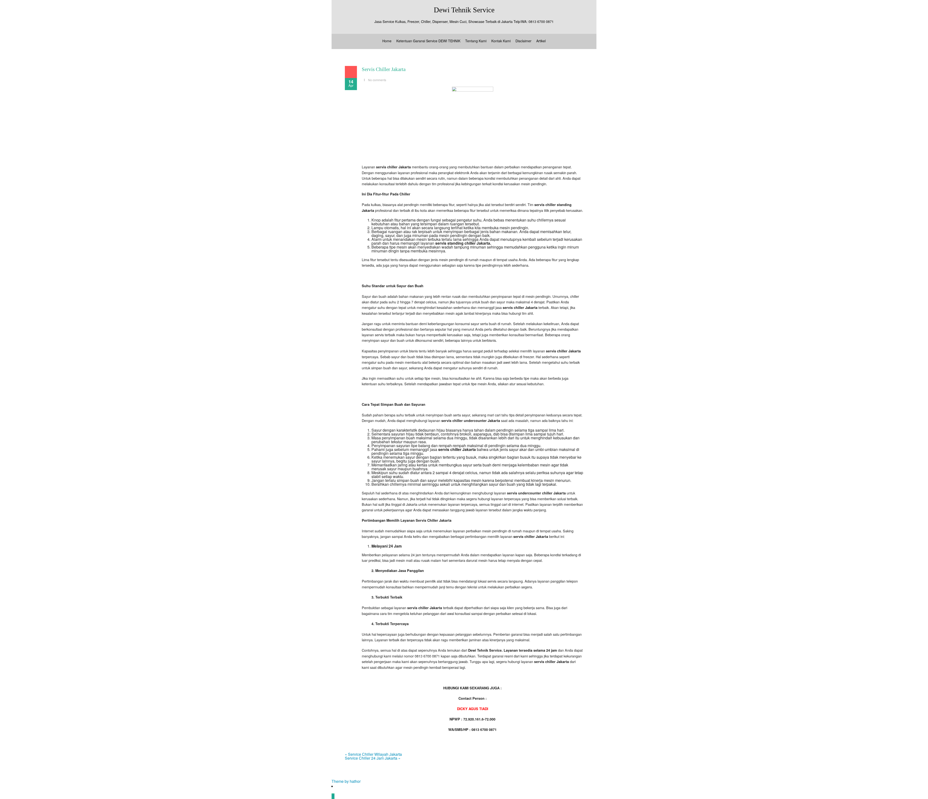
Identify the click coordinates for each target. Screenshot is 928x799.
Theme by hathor (346, 781)
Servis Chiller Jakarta (384, 69)
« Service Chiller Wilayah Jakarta (373, 754)
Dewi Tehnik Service (464, 10)
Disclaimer (523, 40)
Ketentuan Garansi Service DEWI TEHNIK (428, 40)
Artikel (541, 40)
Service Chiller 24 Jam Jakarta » (372, 758)
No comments (377, 80)
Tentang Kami (475, 40)
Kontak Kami (501, 40)
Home (387, 40)
